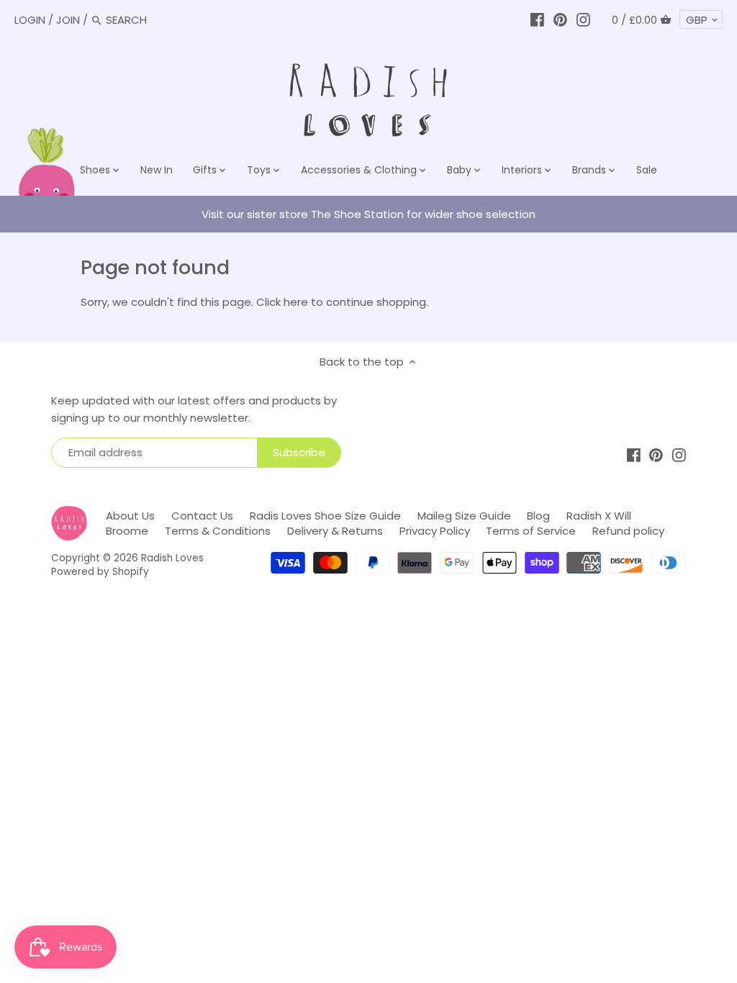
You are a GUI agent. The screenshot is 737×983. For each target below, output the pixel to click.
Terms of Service (531, 530)
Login (29, 19)
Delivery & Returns (335, 530)
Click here (282, 301)
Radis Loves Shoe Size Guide (325, 515)
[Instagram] (583, 20)
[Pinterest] (560, 20)
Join (68, 19)
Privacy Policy (434, 530)
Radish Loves (172, 558)
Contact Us (202, 515)
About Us (130, 515)
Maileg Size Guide (464, 515)
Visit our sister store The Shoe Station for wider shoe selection (368, 214)
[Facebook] (537, 20)
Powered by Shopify (100, 572)
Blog (538, 515)
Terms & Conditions (218, 530)
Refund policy (628, 530)
